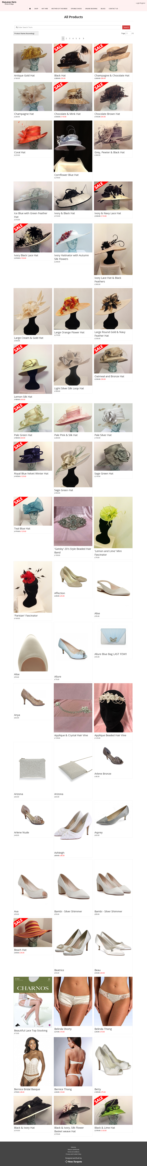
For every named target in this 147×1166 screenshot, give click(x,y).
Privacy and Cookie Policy (73, 1154)
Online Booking (91, 9)
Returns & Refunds (73, 1149)
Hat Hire (45, 9)
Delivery (73, 1147)
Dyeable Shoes (76, 9)
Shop (36, 9)
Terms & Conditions (73, 1152)
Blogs (103, 9)
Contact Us (113, 9)
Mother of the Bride (59, 9)
